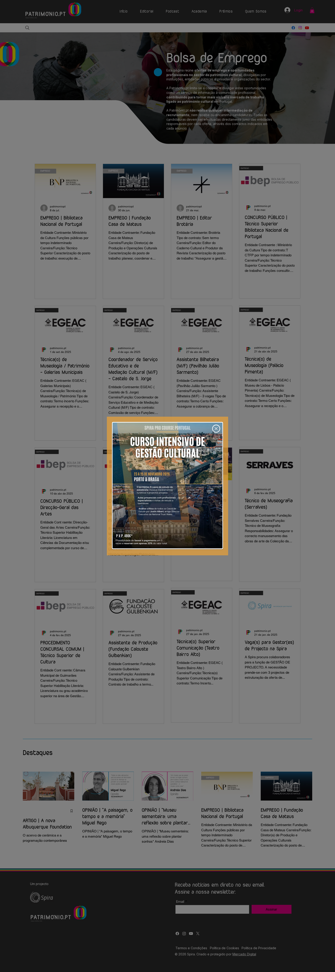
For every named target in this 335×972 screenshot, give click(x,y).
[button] (216, 429)
